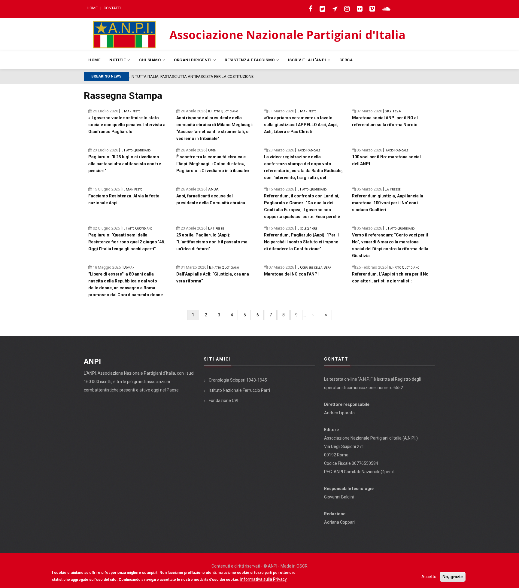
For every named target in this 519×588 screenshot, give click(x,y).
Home (92, 8)
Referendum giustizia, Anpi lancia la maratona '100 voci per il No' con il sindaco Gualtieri (387, 202)
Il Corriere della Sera (314, 267)
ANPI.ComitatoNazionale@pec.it (364, 471)
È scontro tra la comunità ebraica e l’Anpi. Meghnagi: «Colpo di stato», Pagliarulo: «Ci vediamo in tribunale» (212, 163)
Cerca (346, 60)
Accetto (428, 576)
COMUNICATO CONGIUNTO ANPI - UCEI (181, 76)
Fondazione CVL (224, 400)
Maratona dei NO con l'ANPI (291, 274)
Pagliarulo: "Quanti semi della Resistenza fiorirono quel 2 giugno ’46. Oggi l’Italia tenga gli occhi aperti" (126, 242)
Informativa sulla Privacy (263, 579)
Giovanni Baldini (339, 497)
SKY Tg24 (393, 111)
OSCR (302, 566)
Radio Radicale (308, 150)
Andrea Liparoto (339, 412)
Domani (129, 267)
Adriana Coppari (339, 522)
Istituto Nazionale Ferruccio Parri (239, 390)
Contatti (112, 8)
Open (212, 150)
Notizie (118, 60)
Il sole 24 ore (307, 228)
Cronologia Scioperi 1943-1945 (238, 380)
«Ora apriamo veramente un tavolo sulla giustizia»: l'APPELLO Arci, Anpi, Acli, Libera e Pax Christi (301, 124)
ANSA (213, 189)
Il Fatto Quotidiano (135, 150)
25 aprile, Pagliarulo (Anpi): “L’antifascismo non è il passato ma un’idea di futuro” (211, 242)
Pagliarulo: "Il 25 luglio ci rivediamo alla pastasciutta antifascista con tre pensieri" (124, 163)
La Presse (216, 228)
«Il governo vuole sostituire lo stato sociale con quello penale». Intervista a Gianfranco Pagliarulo (126, 124)
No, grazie (452, 576)
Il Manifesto (130, 111)
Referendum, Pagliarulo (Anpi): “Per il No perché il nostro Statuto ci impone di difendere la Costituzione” (301, 242)
